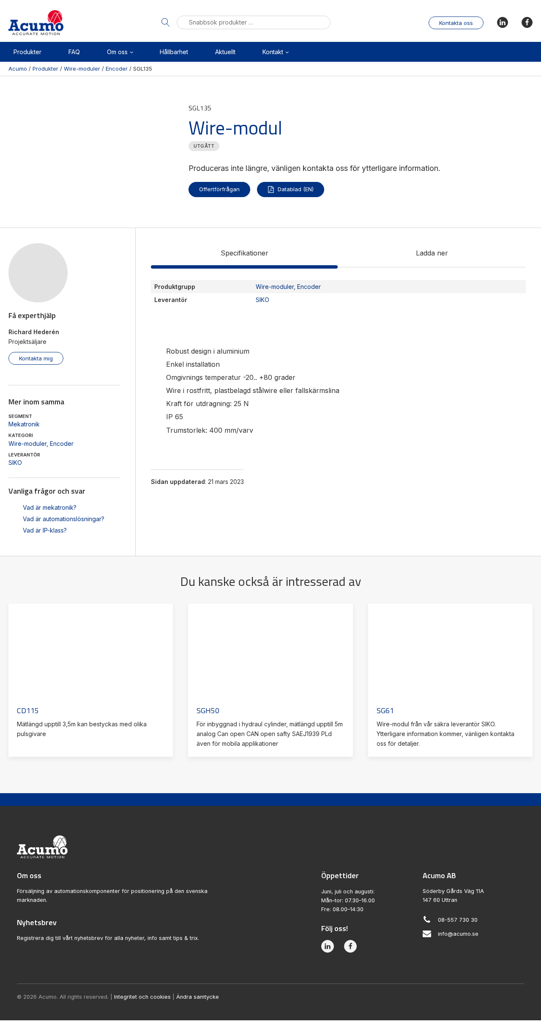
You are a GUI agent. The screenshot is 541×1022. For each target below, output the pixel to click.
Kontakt (272, 51)
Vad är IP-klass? (45, 530)
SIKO (15, 462)
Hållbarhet (174, 51)
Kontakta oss (456, 22)
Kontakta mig (36, 358)
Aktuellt (225, 51)
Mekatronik (24, 424)
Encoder (62, 443)
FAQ (74, 51)
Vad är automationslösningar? (63, 518)
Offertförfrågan (219, 189)
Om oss (117, 51)
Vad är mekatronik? (50, 507)
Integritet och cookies (142, 997)
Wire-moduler (27, 443)
